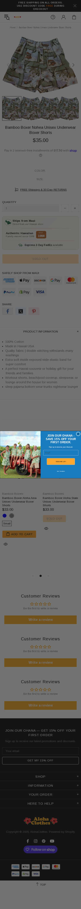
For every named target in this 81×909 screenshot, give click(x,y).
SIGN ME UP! (61, 461)
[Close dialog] (78, 434)
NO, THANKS (61, 471)
